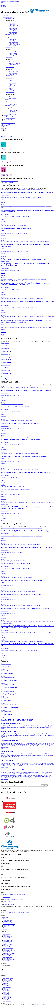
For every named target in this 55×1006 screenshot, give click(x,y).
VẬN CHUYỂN (6, 162)
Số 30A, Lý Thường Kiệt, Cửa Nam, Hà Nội (14, 894)
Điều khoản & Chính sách (9, 924)
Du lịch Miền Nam (10, 47)
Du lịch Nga (12, 90)
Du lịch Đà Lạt (12, 39)
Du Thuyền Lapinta (6, 714)
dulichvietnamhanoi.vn (10, 904)
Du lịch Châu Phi (10, 105)
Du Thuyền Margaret (7, 673)
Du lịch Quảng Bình (13, 42)
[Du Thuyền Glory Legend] (7, 691)
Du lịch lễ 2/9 (12, 61)
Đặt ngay (3, 669)
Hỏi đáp (5, 926)
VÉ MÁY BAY (6, 149)
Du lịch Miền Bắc (10, 18)
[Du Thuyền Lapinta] (6, 711)
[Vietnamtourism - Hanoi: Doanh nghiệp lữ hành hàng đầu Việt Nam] (9, 816)
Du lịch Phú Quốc (13, 53)
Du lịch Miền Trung (10, 34)
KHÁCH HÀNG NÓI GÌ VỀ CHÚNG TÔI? (17, 720)
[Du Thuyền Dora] (5, 697)
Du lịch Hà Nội (12, 23)
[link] (8, 123)
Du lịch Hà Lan (12, 83)
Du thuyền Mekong (10, 118)
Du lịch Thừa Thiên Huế (14, 44)
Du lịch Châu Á (10, 67)
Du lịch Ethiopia (13, 110)
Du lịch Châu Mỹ (10, 92)
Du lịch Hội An (12, 40)
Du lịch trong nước (7, 17)
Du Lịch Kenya (12, 111)
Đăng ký (3, 5)
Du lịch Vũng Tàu (13, 55)
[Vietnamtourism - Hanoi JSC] (40, 12)
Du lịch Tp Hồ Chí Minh (14, 52)
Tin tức (5, 918)
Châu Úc (8, 99)
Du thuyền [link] (5, 115)
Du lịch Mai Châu (13, 29)
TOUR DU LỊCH (7, 175)
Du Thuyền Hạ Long (11, 116)
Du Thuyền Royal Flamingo (9, 680)
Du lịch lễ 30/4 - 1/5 (13, 64)
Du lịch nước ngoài (7, 65)
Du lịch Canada (12, 98)
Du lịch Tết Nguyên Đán (14, 63)
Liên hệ (2, 2)
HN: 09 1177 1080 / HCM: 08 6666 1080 (10, 1)
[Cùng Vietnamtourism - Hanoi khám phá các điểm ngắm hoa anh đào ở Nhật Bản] (9, 830)
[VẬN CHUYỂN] (3, 159)
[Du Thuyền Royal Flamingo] (8, 677)
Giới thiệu (5, 917)
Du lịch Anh (12, 84)
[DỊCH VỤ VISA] (3, 133)
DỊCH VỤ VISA (6, 136)
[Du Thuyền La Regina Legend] (8, 704)
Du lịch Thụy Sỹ (13, 85)
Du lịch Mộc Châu (13, 25)
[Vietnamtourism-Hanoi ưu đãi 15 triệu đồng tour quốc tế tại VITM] (9, 801)
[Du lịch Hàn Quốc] (5, 370)
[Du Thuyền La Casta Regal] (7, 684)
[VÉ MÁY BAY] (3, 146)
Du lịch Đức (12, 87)
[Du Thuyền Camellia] (6, 664)
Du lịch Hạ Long (13, 28)
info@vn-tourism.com (8, 901)
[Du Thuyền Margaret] (6, 670)
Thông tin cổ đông (7, 920)
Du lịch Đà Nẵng (13, 45)
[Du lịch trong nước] (5, 348)
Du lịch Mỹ (11, 96)
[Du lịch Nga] (4, 376)
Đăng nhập (3, 6)
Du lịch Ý (11, 88)
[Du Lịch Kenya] (5, 343)
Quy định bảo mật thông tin (9, 922)
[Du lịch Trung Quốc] (6, 359)
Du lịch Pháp (12, 80)
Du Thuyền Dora (6, 700)
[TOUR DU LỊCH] (3, 172)
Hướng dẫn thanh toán (8, 925)
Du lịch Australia (13, 104)
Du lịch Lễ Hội (9, 57)
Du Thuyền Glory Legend (8, 694)
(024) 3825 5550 (6, 897)
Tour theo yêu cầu (7, 119)
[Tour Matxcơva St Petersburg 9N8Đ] (9, 181)
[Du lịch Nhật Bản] (5, 365)
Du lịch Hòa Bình (13, 32)
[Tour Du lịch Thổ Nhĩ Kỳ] (7, 182)
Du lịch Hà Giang (13, 33)
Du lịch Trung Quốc (13, 71)
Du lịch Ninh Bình (13, 30)
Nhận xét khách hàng (8, 921)
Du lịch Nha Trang (13, 43)
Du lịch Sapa (12, 24)
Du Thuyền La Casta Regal (9, 687)
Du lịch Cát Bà (12, 27)
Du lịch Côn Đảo (13, 54)
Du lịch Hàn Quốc (13, 74)
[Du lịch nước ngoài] (5, 354)
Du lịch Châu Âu (10, 75)
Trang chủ (5, 15)
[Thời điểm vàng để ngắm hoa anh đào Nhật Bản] (9, 823)
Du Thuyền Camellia (7, 666)
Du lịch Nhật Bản (13, 73)
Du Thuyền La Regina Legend (10, 707)
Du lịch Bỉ (11, 81)
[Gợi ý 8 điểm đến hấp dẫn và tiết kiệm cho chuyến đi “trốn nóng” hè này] (9, 838)
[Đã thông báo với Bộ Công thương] (9, 912)
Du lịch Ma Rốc (12, 114)
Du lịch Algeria (12, 113)
